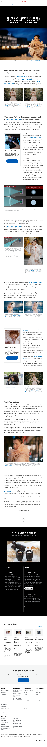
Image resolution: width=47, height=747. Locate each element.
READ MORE (12, 357)
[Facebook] (36, 740)
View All (40, 626)
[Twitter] (41, 740)
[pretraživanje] (2, 1)
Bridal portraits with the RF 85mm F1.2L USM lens (8, 642)
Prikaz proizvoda (29, 588)
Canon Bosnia (4, 739)
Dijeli (23, 521)
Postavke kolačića (26, 736)
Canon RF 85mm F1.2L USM (25, 79)
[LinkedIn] (39, 740)
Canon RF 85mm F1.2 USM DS (35, 282)
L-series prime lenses (22, 76)
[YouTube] (44, 740)
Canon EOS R (8, 572)
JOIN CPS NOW (12, 161)
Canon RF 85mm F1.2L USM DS (34, 60)
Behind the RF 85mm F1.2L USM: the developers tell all (39, 642)
